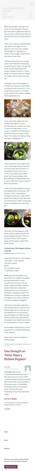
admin (4, 14)
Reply (29, 373)
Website (7, 448)
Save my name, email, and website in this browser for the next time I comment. (16, 460)
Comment (7, 409)
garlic (24, 88)
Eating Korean (19, 253)
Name (6, 432)
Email (6, 440)
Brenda (7, 367)
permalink (6, 345)
